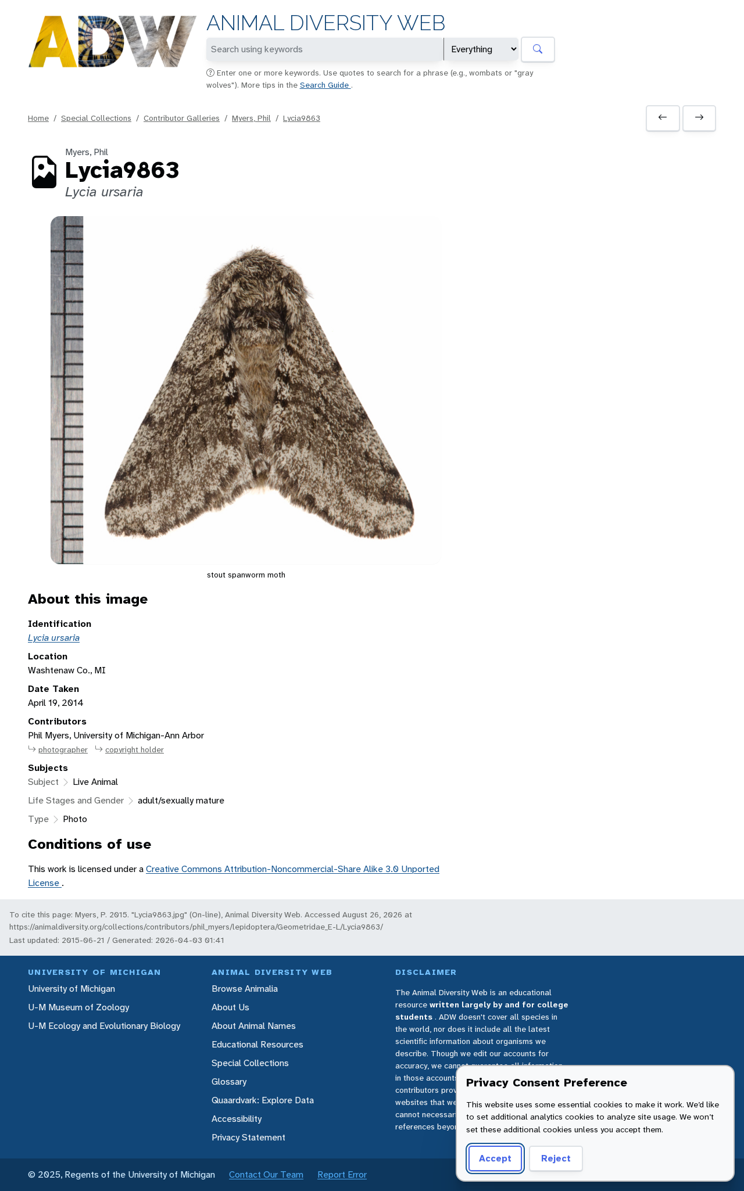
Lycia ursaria (54, 638)
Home (38, 118)
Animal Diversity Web (325, 23)
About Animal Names (254, 1026)
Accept (495, 1158)
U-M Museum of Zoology (78, 1007)
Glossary (229, 1081)
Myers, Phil (251, 118)
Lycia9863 (301, 118)
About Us (230, 1007)
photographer (63, 749)
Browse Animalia (245, 988)
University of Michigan (71, 988)
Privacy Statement (248, 1137)
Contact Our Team (266, 1174)
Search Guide (325, 85)
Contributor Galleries (182, 118)
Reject (556, 1158)
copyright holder (134, 749)
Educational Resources (257, 1044)
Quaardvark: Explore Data (263, 1100)
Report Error (342, 1174)
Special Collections (96, 118)
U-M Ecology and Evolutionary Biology (104, 1026)
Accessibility (237, 1119)
